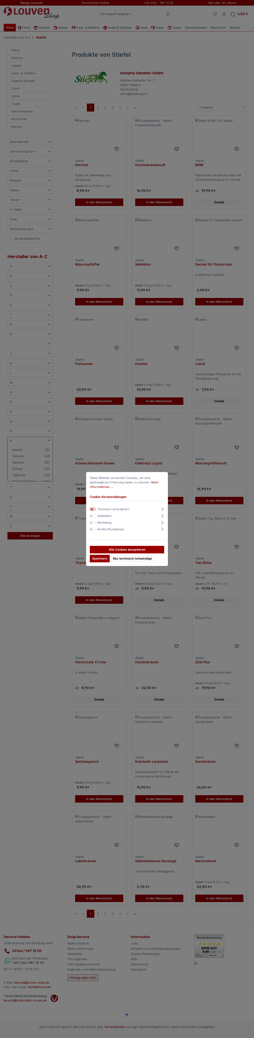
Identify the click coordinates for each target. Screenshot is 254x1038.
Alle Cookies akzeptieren (127, 550)
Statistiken (104, 516)
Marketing (104, 523)
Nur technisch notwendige (132, 559)
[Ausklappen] (162, 508)
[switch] (93, 516)
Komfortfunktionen (110, 529)
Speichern (99, 559)
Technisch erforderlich (113, 509)
